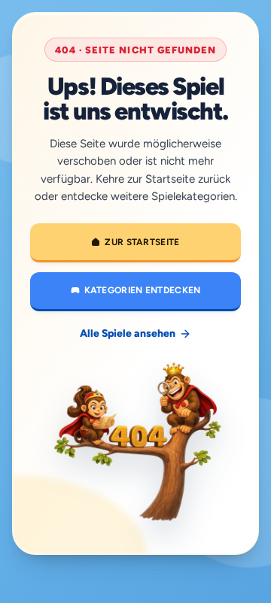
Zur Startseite (142, 242)
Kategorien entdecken (142, 290)
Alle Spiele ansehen (127, 333)
